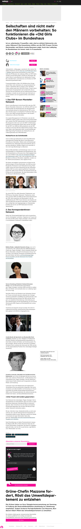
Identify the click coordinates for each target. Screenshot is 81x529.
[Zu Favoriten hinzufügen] (19, 53)
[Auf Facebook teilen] (7, 53)
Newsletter (11, 526)
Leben (25, 4)
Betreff (8, 460)
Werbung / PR (19, 526)
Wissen (38, 4)
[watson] (5, 1)
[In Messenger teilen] (10, 53)
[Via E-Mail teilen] (12, 53)
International (10, 4)
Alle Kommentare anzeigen (21, 485)
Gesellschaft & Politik (21, 434)
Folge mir (33, 60)
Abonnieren (32, 444)
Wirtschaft (17, 4)
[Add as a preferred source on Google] (25, 53)
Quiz (45, 4)
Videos (49, 4)
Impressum (30, 526)
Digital (33, 4)
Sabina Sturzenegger (15, 64)
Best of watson (10, 436)
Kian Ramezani (13, 60)
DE (55, 1)
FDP (11, 22)
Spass (29, 4)
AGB (36, 526)
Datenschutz (42, 526)
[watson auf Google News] (32, 53)
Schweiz (5, 4)
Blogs (42, 4)
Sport (22, 4)
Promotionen (55, 4)
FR (57, 1)
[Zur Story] (31, 505)
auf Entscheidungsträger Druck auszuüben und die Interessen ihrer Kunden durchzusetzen (20, 256)
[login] (1, 527)
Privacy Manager (50, 526)
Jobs (25, 526)
